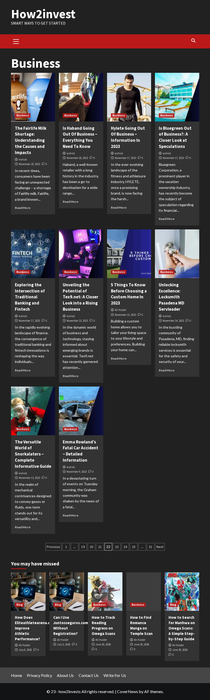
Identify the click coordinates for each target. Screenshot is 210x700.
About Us (65, 675)
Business (22, 115)
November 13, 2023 (29, 478)
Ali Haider (120, 310)
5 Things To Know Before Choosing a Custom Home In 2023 (129, 294)
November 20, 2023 (29, 164)
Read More (22, 208)
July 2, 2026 (63, 644)
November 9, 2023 (77, 471)
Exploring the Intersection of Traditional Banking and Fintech (30, 297)
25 (133, 546)
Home (16, 675)
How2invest (43, 14)
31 (150, 546)
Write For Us (114, 675)
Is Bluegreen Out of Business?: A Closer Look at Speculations (175, 137)
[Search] (193, 40)
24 (125, 546)
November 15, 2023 (77, 320)
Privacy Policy (39, 675)
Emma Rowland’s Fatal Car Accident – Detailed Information (80, 451)
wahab (23, 159)
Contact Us (89, 675)
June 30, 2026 (103, 644)
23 (117, 546)
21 (100, 546)
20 (91, 546)
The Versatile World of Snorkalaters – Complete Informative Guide (33, 454)
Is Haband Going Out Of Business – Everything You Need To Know (80, 137)
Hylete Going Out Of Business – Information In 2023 (128, 137)
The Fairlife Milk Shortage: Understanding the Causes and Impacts (30, 140)
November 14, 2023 (173, 320)
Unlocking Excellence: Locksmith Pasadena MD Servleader (171, 297)
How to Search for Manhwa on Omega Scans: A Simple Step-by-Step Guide (182, 628)
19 (83, 546)
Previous (53, 546)
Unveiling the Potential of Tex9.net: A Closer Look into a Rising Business (80, 297)
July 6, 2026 (25, 650)
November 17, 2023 (125, 158)
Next (159, 546)
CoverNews (127, 691)
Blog (19, 604)
